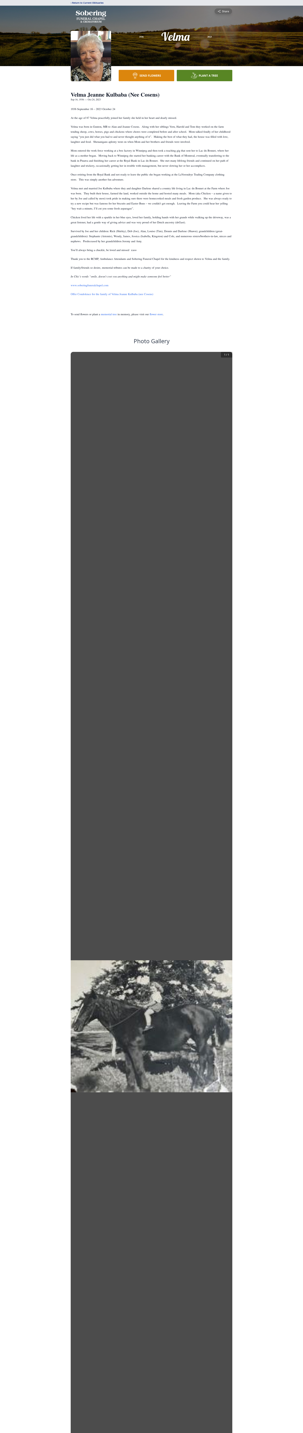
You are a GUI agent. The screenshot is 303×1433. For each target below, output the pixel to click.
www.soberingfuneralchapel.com (89, 285)
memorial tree (109, 314)
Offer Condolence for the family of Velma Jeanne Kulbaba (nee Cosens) (112, 294)
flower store (156, 314)
